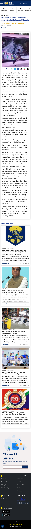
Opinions (19, 488)
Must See (19, 482)
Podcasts (19, 491)
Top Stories (20, 479)
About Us (3, 479)
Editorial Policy (5, 488)
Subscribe (24, 467)
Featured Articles (21, 485)
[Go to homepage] (9, 3)
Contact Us (4, 499)
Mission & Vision (5, 482)
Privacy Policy (4, 485)
